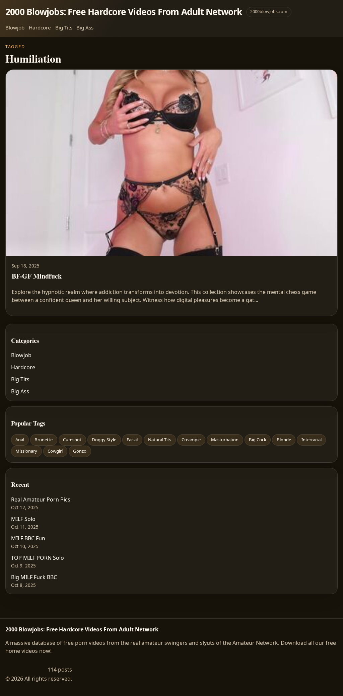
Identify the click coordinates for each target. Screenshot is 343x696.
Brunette (44, 440)
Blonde (284, 440)
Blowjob (14, 27)
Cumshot (72, 440)
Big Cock (257, 440)
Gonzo (79, 451)
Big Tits (63, 27)
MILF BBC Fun (28, 538)
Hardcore (40, 27)
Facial (132, 440)
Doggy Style (104, 440)
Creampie (191, 440)
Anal (19, 440)
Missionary (26, 451)
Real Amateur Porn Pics (40, 499)
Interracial (311, 440)
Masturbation (224, 440)
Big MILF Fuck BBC (34, 577)
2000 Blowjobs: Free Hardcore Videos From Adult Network (123, 12)
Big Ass (84, 27)
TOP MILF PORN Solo (37, 557)
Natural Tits (159, 440)
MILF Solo (23, 519)
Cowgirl (55, 451)
